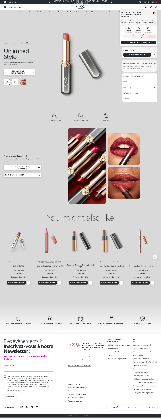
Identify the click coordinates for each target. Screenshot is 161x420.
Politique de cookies (140, 372)
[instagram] (22, 407)
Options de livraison (140, 365)
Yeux (69, 12)
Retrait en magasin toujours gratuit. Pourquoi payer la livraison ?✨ (80, 2)
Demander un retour (141, 348)
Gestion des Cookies (141, 376)
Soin (86, 12)
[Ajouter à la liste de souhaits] (154, 55)
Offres (109, 12)
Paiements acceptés (140, 369)
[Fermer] (154, 13)
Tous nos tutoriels (75, 401)
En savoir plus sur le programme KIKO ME (79, 365)
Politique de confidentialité (16, 390)
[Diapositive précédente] (49, 2)
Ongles (77, 12)
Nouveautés (40, 12)
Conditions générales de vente (144, 382)
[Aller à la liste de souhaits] (151, 7)
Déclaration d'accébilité (142, 389)
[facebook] (27, 407)
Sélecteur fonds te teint (77, 394)
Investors (110, 355)
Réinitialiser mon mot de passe (144, 352)
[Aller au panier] (156, 7)
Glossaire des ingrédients (117, 359)
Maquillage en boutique (77, 387)
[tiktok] (32, 407)
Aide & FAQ (137, 342)
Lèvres (51, 12)
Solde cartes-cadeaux (141, 359)
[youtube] (37, 407)
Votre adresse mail (10, 365)
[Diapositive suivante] (111, 2)
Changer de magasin (149, 63)
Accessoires (97, 12)
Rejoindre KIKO (113, 352)
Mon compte (138, 355)
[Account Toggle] (145, 7)
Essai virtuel (73, 391)
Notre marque (112, 342)
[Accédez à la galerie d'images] (79, 63)
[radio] (7, 82)
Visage (61, 12)
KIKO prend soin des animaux (118, 345)
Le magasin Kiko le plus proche (145, 393)
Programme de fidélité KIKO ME (145, 362)
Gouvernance (112, 348)
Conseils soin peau (75, 397)
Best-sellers (25, 12)
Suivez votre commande (142, 345)
